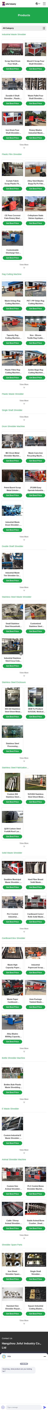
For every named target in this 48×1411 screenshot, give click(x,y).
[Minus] (44, 1356)
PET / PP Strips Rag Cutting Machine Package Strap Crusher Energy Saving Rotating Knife (35, 302)
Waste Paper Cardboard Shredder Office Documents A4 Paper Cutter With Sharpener (12, 1000)
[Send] (45, 1407)
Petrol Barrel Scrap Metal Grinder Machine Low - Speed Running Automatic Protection (12, 489)
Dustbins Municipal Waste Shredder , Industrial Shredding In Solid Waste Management (12, 881)
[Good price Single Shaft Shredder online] (24, 419)
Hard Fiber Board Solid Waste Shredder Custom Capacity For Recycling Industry (35, 881)
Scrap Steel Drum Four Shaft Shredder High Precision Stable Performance (12, 62)
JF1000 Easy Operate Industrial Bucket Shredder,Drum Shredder (35, 489)
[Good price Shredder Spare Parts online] (24, 1323)
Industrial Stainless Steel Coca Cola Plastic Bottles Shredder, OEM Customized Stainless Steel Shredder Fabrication (12, 659)
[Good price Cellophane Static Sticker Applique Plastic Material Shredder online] (35, 203)
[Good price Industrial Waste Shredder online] (24, 147)
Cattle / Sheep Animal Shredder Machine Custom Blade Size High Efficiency (12, 1222)
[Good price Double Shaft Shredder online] (24, 590)
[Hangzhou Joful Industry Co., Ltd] (10, 4)
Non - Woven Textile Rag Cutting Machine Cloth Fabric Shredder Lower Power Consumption (35, 337)
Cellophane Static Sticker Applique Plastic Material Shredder (35, 217)
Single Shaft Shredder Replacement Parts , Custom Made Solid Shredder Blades (35, 1273)
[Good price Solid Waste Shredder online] (24, 931)
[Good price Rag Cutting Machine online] (24, 387)
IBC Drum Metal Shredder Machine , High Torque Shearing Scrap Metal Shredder (12, 454)
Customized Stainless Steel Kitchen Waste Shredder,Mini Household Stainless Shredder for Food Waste (35, 625)
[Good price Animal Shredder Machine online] (24, 1238)
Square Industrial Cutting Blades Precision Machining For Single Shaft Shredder (35, 1307)
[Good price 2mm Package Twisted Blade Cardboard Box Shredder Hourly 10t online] (35, 987)
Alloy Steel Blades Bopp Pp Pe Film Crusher (35, 182)
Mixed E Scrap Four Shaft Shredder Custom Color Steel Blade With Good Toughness (35, 62)
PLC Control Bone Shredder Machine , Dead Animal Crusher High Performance (35, 1187)
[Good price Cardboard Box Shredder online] (24, 1051)
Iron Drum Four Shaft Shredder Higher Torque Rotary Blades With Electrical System (12, 131)
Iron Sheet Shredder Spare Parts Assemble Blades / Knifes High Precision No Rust (12, 1273)
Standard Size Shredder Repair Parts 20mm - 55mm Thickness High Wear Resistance (12, 1307)
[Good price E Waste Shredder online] (24, 1153)
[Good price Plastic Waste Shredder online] (24, 403)
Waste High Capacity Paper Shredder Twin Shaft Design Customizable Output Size (12, 966)
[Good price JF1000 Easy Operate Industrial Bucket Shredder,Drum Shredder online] (35, 475)
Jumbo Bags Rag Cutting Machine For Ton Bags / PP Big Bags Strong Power (36, 371)
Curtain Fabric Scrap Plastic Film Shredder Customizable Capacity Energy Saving (12, 182)
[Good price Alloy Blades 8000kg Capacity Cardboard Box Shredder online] (12, 1022)
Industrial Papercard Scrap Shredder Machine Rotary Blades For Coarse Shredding (35, 966)
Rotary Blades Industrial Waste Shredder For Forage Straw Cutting (36, 131)
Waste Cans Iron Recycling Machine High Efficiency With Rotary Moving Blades (35, 454)
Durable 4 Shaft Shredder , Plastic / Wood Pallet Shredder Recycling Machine (12, 97)
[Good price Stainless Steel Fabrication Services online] (24, 846)
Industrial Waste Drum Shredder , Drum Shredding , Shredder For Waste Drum (12, 523)
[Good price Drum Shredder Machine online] (24, 539)
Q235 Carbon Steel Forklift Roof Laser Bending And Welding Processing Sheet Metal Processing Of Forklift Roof (12, 830)
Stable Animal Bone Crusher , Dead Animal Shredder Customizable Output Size (35, 1222)
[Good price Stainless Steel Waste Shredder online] (24, 675)
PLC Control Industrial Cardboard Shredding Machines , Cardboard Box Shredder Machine (12, 915)
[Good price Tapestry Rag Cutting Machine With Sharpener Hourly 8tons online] (12, 323)
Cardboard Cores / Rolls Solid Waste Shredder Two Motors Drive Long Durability (35, 915)
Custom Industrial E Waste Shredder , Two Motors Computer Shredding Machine (12, 1137)
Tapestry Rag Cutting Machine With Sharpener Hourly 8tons (12, 337)
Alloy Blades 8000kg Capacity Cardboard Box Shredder (12, 1035)
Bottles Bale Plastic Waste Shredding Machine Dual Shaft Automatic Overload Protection (12, 1086)
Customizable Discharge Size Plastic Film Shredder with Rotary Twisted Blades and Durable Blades (12, 251)
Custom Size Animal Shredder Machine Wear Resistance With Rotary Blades (12, 1187)
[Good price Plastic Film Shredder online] (24, 267)
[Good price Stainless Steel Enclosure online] (24, 761)
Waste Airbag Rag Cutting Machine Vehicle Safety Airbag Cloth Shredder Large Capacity (12, 302)
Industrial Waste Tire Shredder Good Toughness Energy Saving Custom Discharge (12, 574)
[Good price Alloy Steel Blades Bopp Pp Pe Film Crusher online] (35, 169)
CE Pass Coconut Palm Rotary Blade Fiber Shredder (12, 217)
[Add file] (3, 1407)
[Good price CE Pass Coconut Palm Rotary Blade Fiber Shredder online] (12, 203)
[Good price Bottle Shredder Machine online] (24, 1102)
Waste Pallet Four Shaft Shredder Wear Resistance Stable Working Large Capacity (35, 97)
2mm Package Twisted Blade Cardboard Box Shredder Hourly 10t (35, 1000)
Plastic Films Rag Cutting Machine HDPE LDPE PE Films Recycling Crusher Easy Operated (12, 371)
